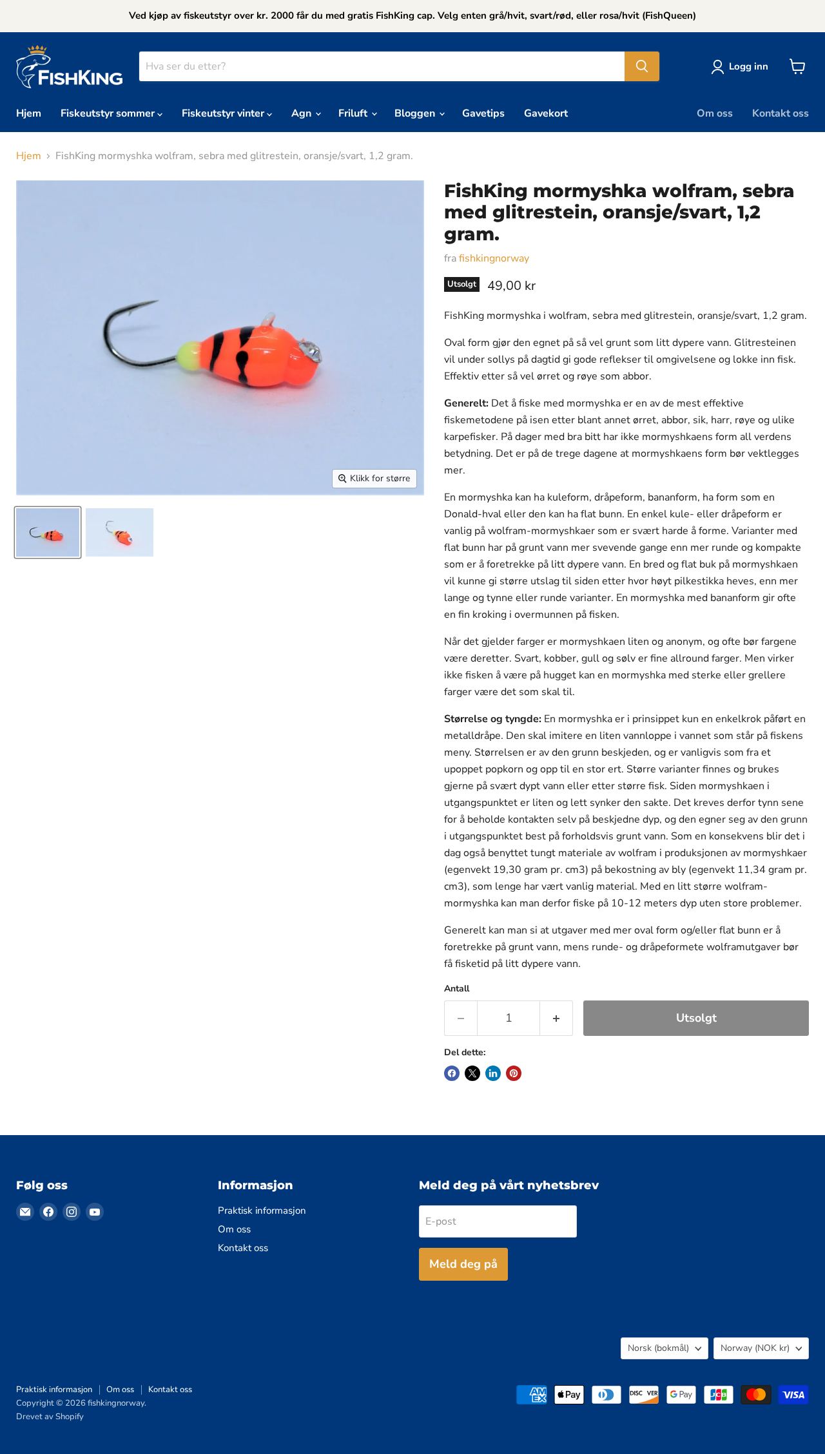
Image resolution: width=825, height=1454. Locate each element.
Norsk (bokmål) (658, 1348)
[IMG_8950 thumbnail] (48, 532)
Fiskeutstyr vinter (224, 113)
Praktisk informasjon (262, 1210)
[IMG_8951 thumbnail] (119, 532)
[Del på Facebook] (452, 1073)
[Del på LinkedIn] (493, 1073)
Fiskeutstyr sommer (109, 113)
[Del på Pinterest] (513, 1073)
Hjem (28, 113)
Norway (755, 1348)
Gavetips (483, 113)
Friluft (354, 113)
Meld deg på (463, 1264)
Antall (456, 989)
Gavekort (546, 113)
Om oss (715, 113)
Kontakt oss (780, 113)
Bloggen (416, 113)
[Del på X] (472, 1073)
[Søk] (642, 66)
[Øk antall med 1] (556, 1018)
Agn (302, 113)
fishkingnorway (494, 258)
